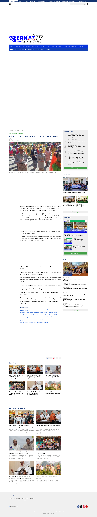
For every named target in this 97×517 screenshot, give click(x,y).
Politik (48, 46)
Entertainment (35, 46)
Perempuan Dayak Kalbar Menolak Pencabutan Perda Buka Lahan (36, 317)
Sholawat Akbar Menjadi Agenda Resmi (76, 163)
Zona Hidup (23, 500)
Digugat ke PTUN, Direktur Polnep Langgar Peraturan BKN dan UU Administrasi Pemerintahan (76, 152)
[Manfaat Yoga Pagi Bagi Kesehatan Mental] (68, 247)
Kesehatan (74, 46)
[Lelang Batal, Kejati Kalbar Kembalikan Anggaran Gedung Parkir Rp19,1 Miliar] (53, 369)
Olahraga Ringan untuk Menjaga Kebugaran (74, 284)
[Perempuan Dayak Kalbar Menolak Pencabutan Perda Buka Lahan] (17, 385)
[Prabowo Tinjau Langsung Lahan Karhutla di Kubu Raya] (53, 385)
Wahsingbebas (31, 49)
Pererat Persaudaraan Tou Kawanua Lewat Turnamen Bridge (74, 300)
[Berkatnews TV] (26, 38)
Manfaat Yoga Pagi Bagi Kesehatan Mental (79, 247)
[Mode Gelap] (87, 4)
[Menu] (10, 4)
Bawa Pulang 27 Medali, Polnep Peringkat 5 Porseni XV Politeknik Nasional (74, 193)
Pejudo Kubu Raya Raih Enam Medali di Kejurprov (73, 279)
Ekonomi (43, 46)
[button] (84, 4)
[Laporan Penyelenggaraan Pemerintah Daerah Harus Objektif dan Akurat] (35, 369)
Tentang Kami (48, 511)
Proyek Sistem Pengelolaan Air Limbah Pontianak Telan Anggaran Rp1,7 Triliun (76, 158)
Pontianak (47, 49)
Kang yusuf (17, 498)
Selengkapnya (75, 168)
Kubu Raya (40, 49)
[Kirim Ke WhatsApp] (60, 358)
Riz (12, 139)
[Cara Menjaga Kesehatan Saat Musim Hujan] (75, 226)
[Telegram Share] (57, 358)
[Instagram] (84, 506)
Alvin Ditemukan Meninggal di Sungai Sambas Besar (77, 147)
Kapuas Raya (13, 49)
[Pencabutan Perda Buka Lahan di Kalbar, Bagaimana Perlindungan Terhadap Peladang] (35, 385)
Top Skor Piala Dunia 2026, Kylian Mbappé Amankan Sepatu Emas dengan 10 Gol (73, 305)
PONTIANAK (20, 133)
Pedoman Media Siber (38, 511)
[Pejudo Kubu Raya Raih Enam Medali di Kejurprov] (75, 269)
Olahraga (81, 46)
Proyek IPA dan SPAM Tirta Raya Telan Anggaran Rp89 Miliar (76, 136)
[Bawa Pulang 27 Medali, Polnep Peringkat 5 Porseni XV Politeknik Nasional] (75, 184)
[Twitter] (81, 506)
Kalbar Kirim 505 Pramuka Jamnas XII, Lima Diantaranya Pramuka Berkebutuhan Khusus (68, 205)
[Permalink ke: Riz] (10, 139)
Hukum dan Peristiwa (57, 46)
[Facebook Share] (47, 358)
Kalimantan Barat (19, 46)
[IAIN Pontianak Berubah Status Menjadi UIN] (82, 199)
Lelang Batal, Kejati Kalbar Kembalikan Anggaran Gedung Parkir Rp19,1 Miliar (39, 314)
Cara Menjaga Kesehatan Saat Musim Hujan (77, 141)
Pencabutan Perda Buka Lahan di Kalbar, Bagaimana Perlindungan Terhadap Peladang (39, 319)
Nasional (28, 46)
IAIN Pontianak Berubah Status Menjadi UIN (80, 205)
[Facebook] (78, 506)
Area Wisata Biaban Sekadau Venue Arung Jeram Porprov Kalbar (74, 294)
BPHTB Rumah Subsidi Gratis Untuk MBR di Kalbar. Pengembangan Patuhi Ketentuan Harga (34, 1)
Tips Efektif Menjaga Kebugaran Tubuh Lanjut (79, 240)
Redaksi (56, 511)
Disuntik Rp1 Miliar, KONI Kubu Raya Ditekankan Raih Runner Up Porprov (75, 289)
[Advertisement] (48, 21)
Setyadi (11, 498)
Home (11, 46)
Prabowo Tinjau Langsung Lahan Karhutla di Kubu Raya (34, 322)
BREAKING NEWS (13, 133)
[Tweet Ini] (50, 358)
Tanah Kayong (22, 49)
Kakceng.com (24, 498)
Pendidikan (67, 46)
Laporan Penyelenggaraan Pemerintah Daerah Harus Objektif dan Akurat (38, 312)
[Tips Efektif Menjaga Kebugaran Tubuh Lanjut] (68, 241)
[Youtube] (86, 506)
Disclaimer (61, 511)
